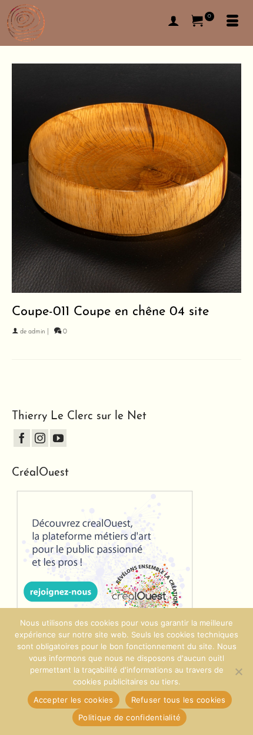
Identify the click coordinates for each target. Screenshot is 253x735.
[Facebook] (22, 438)
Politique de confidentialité (129, 717)
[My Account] (173, 23)
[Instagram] (40, 438)
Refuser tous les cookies (178, 699)
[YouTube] (58, 438)
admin (36, 332)
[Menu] (232, 23)
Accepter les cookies (74, 699)
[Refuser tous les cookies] (238, 671)
